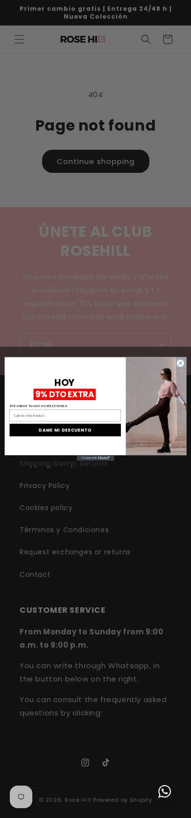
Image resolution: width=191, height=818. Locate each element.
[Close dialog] (180, 363)
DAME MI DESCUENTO (65, 430)
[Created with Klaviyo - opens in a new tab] (95, 458)
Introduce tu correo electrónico (38, 406)
